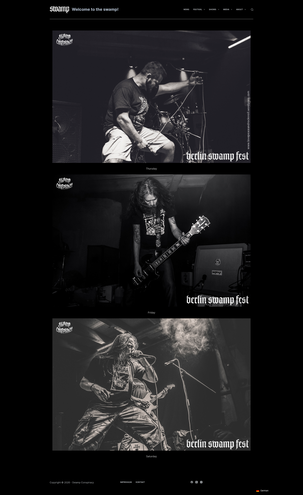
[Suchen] (252, 9)
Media (226, 9)
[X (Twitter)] (196, 482)
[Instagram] (201, 482)
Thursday (151, 168)
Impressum (126, 482)
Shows (212, 9)
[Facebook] (192, 482)
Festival (197, 9)
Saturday (151, 456)
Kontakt (140, 482)
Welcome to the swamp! (95, 9)
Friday (151, 312)
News (186, 9)
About (239, 9)
